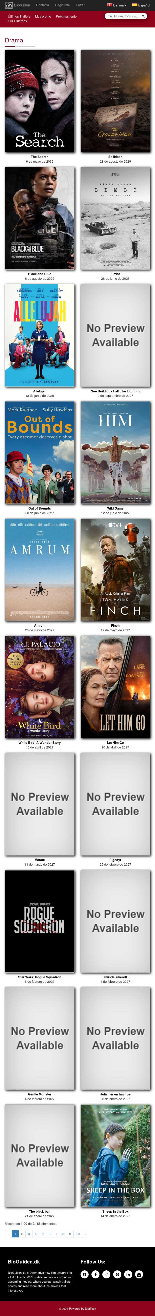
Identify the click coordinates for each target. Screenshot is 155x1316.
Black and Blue (39, 274)
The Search (39, 157)
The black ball (39, 1211)
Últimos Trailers (19, 16)
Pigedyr (115, 860)
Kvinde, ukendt (115, 977)
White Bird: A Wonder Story (40, 742)
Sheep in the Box (115, 1211)
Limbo (115, 274)
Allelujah (39, 391)
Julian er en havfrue (115, 1094)
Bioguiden (21, 4)
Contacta (42, 5)
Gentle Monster (39, 1094)
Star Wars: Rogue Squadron (39, 977)
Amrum (39, 625)
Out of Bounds (39, 508)
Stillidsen (115, 157)
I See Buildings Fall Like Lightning (115, 391)
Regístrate (62, 5)
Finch (115, 625)
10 (78, 1233)
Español (143, 5)
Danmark (119, 5)
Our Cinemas (17, 21)
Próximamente (66, 16)
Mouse (40, 860)
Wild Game (115, 508)
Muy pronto (43, 16)
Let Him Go (115, 742)
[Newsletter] (139, 1274)
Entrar (80, 5)
